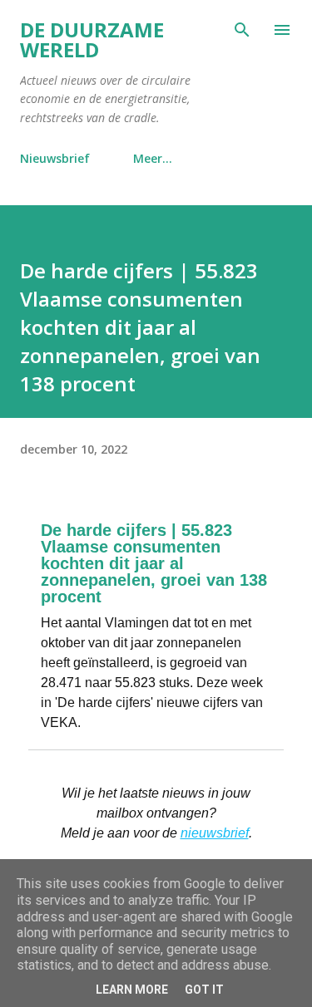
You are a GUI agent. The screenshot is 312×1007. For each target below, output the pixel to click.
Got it (204, 989)
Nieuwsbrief (55, 158)
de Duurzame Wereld (92, 39)
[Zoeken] (242, 30)
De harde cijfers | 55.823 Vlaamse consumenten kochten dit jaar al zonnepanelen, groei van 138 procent (154, 563)
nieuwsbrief (215, 833)
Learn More (132, 989)
